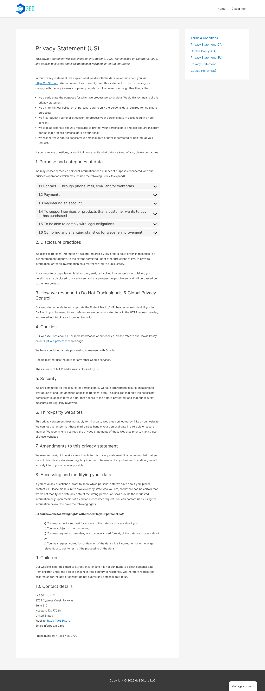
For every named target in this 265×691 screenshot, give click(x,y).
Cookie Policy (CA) (203, 51)
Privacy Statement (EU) (206, 57)
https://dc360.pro (47, 83)
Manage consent (243, 686)
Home (221, 8)
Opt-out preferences (57, 341)
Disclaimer (238, 8)
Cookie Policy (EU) (203, 71)
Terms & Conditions (204, 38)
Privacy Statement (203, 64)
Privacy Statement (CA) (207, 44)
